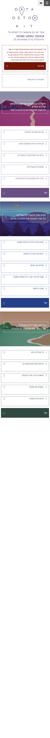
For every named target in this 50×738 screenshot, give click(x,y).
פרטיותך (39, 35)
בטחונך (29, 35)
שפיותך (20, 35)
